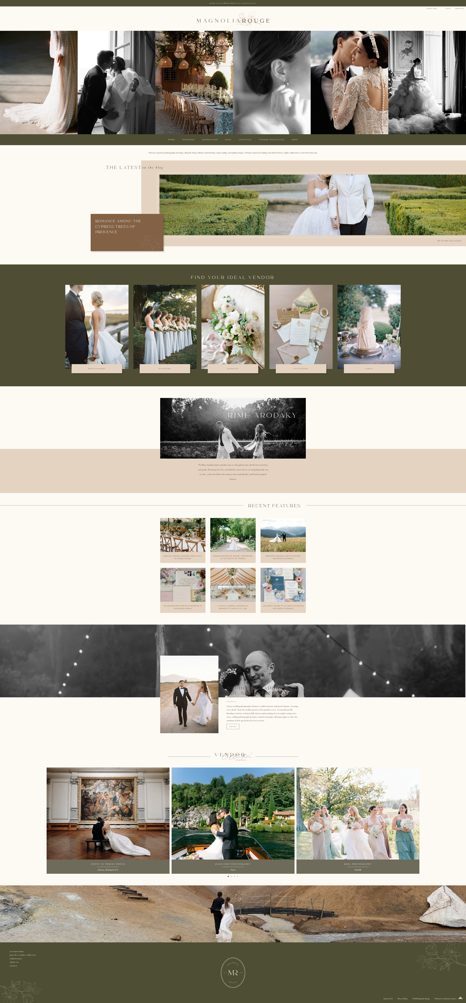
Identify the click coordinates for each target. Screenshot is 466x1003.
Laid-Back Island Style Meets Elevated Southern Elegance (283, 607)
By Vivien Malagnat (449, 241)
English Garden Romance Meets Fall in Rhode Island (182, 557)
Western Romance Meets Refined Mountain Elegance (283, 557)
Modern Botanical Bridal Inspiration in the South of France (233, 557)
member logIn (432, 8)
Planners (165, 369)
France (233, 870)
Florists (233, 369)
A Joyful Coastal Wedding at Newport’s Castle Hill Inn (233, 607)
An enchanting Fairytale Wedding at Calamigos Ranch (183, 607)
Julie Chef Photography (233, 864)
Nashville (357, 870)
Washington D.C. (112, 870)
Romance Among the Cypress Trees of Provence (118, 227)
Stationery (301, 369)
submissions (459, 8)
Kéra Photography (358, 864)
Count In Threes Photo (108, 864)
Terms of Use (388, 998)
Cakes (369, 369)
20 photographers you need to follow (260, 691)
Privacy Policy (403, 998)
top (460, 998)
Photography (97, 369)
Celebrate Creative (449, 998)
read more (233, 726)
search (448, 8)
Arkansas (101, 870)
